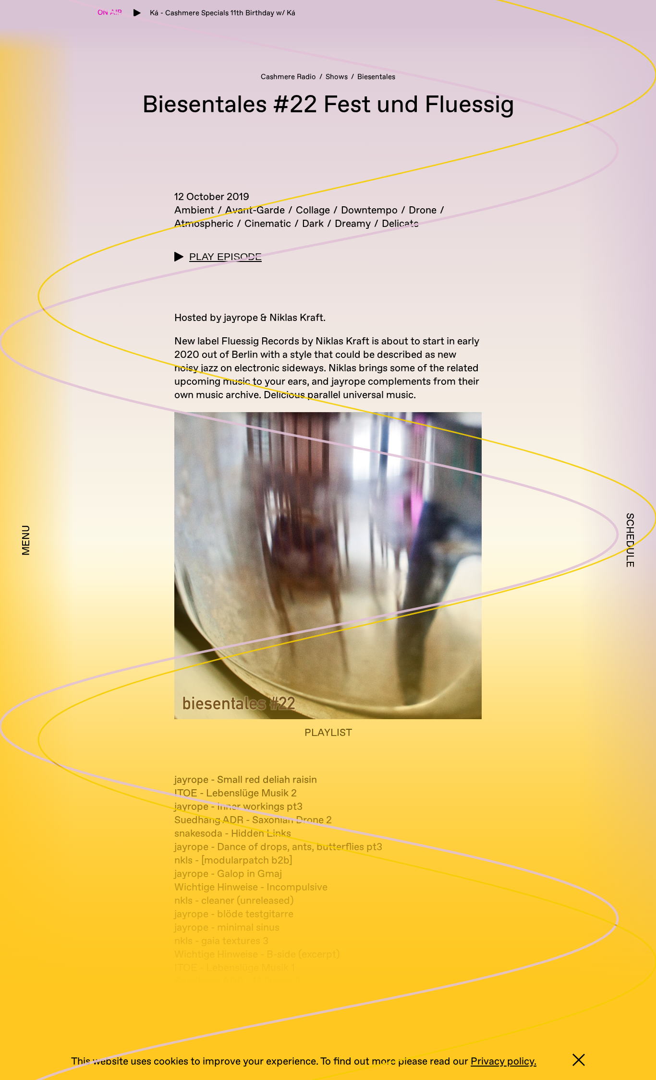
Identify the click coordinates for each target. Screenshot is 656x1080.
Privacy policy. (503, 1061)
